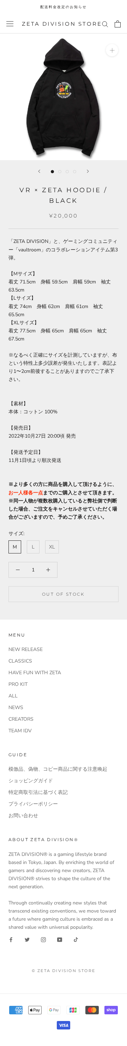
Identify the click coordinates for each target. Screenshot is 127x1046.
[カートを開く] (118, 23)
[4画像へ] (74, 171)
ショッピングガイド (30, 780)
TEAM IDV (20, 730)
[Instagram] (43, 939)
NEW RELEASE (25, 649)
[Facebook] (10, 939)
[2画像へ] (59, 171)
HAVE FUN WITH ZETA (34, 672)
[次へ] (88, 171)
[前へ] (39, 171)
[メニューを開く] (9, 23)
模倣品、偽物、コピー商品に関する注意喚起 (57, 769)
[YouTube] (59, 939)
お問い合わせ (23, 815)
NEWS (15, 707)
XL (52, 547)
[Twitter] (27, 939)
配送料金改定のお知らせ (63, 7)
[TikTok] (75, 939)
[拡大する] (112, 50)
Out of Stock (63, 594)
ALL (13, 696)
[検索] (105, 24)
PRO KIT (18, 684)
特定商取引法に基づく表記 (38, 792)
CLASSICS (20, 661)
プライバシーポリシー (33, 804)
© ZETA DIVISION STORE (63, 970)
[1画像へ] (52, 171)
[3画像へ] (67, 171)
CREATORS (21, 719)
